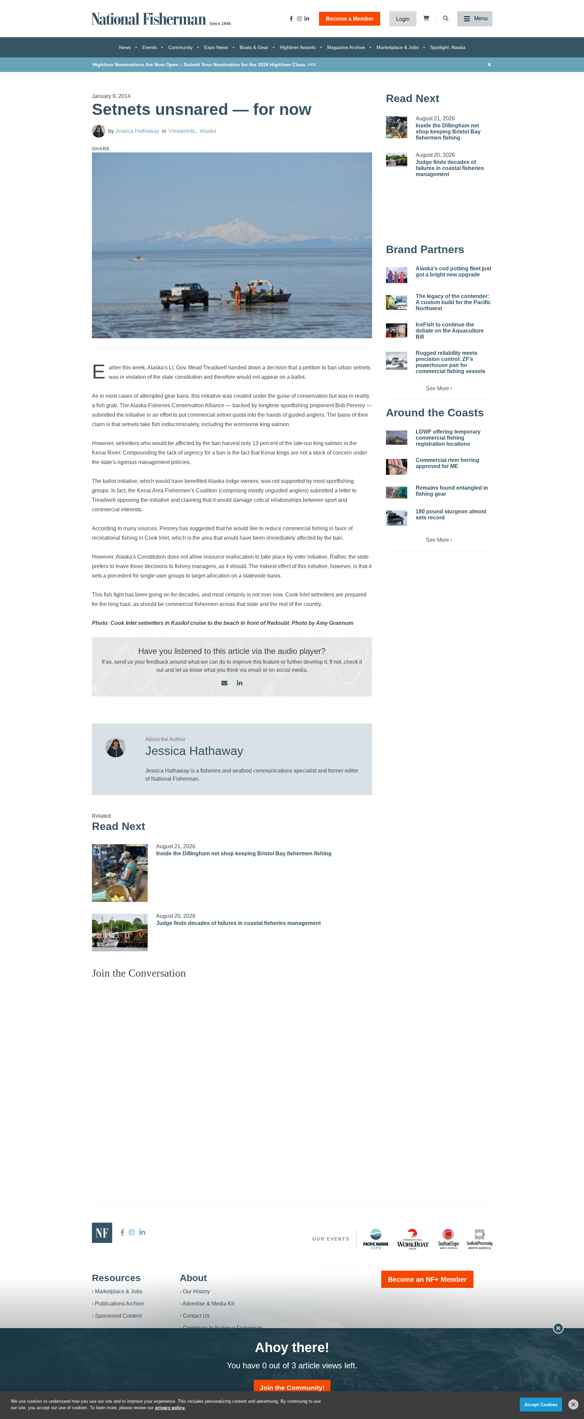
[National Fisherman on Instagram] (299, 18)
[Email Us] (224, 683)
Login (403, 19)
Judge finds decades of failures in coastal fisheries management (238, 923)
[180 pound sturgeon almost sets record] (396, 518)
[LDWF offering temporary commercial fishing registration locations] (396, 438)
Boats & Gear (254, 47)
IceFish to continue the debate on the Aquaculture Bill (450, 331)
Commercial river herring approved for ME (447, 463)
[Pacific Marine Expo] (375, 1239)
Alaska (208, 131)
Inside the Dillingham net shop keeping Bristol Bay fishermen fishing (244, 853)
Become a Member (349, 19)
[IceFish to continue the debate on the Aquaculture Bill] (396, 330)
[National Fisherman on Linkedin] (307, 18)
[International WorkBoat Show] (413, 1239)
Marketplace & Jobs (397, 47)
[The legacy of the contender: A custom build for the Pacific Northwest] (396, 302)
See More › (439, 388)
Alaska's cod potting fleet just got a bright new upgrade (453, 271)
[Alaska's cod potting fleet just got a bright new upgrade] (396, 275)
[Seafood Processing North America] (479, 1239)
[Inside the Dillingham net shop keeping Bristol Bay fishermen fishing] (120, 873)
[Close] (573, 1404)
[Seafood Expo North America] (448, 1239)
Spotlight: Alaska (447, 47)
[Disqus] (232, 1068)
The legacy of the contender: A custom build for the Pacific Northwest (453, 302)
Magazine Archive (346, 47)
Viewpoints (181, 131)
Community (180, 47)
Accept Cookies (541, 1404)
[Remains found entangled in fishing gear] (396, 492)
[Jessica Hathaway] (98, 131)
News (125, 47)
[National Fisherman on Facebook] (291, 18)
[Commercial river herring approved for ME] (396, 467)
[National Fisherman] (150, 18)
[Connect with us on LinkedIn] (239, 683)
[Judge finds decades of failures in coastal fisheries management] (120, 932)
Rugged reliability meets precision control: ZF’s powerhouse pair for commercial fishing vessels (450, 362)
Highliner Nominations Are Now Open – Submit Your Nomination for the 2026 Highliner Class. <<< (204, 64)
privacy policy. (170, 1407)
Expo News (216, 47)
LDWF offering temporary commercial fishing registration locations (448, 438)
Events (149, 47)
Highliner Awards (298, 47)
